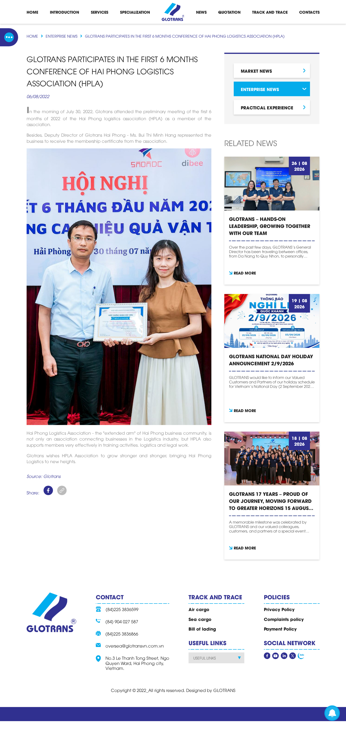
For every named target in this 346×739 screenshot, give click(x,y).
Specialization (135, 12)
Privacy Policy (279, 609)
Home (32, 12)
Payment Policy (280, 628)
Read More (245, 272)
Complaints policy (284, 619)
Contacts (309, 12)
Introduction (64, 12)
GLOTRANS (224, 690)
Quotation (229, 12)
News (201, 12)
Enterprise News (61, 36)
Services (99, 12)
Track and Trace (270, 12)
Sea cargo (200, 619)
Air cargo (199, 609)
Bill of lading (202, 628)
